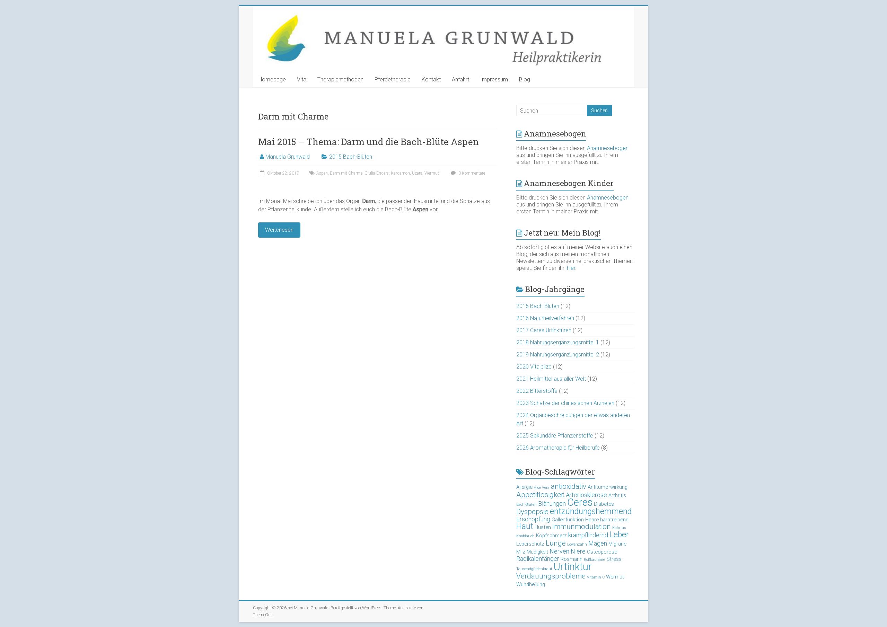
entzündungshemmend (591, 511)
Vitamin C (596, 577)
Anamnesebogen (608, 148)
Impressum (494, 79)
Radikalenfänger (537, 558)
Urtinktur (573, 567)
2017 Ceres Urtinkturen (543, 330)
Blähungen (552, 503)
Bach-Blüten (526, 504)
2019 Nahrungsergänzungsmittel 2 (557, 354)
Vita (301, 79)
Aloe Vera (542, 487)
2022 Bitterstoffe (536, 391)
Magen (597, 543)
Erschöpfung (533, 519)
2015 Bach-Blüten (350, 156)
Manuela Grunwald (287, 156)
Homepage (272, 79)
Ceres (579, 502)
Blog (524, 79)
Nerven (559, 551)
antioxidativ (568, 486)
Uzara (417, 173)
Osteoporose (602, 552)
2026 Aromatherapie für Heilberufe (558, 447)
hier (571, 268)
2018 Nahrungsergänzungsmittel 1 (557, 342)
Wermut (431, 173)
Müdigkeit (537, 552)
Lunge (556, 543)
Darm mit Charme (346, 173)
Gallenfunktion (568, 519)
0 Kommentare (471, 173)
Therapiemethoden (340, 79)
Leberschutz (530, 544)
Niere (578, 551)
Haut (524, 526)
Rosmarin (571, 559)
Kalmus (619, 528)
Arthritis (617, 495)
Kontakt (431, 79)
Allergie (524, 487)
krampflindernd (588, 535)
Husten (543, 527)
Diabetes (604, 504)
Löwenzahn (577, 544)
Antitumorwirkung (607, 487)
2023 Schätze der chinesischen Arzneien (565, 403)
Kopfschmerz (551, 535)
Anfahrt (460, 79)
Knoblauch (525, 536)
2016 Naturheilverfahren (545, 318)
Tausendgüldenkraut (534, 569)
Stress (614, 559)
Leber (619, 534)
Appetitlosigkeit (540, 495)
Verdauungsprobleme (551, 576)
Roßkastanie (594, 559)
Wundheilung (530, 584)
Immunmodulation (581, 526)
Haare (592, 519)
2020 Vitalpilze (534, 366)
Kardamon (400, 173)
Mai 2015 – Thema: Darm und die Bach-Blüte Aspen (368, 142)
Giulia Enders (377, 173)
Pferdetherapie (393, 79)
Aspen (322, 173)
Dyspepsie (532, 511)
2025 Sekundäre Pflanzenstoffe (554, 435)
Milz (520, 552)
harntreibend (614, 519)
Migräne (617, 544)
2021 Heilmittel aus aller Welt (551, 379)
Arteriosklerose (586, 494)
